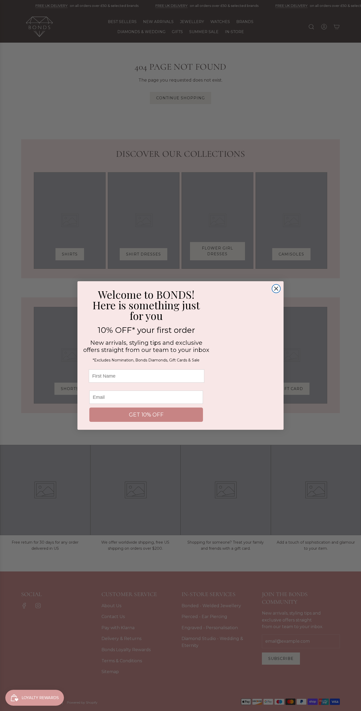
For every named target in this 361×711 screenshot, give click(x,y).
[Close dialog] (276, 288)
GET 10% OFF (146, 415)
